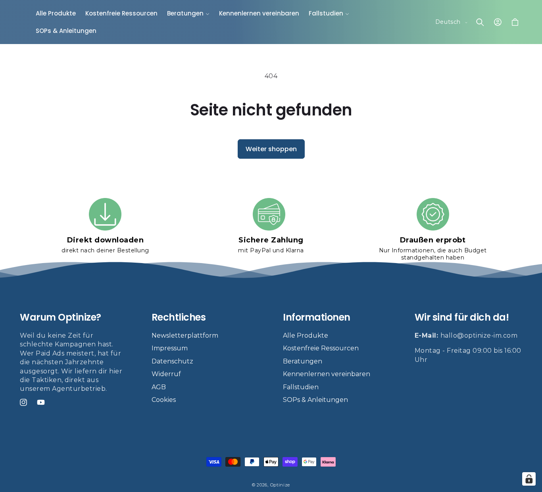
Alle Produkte (305, 335)
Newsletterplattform (185, 335)
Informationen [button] (316, 317)
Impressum (170, 348)
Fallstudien (301, 386)
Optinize (280, 485)
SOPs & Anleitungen (315, 400)
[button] (188, 13)
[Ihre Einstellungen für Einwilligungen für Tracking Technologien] (529, 479)
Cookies (164, 400)
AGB (159, 386)
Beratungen (302, 361)
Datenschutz (172, 361)
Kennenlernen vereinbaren (326, 374)
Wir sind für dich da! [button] (462, 317)
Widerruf (166, 374)
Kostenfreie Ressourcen (321, 348)
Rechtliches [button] (179, 317)
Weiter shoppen (271, 149)
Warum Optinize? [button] (60, 317)
